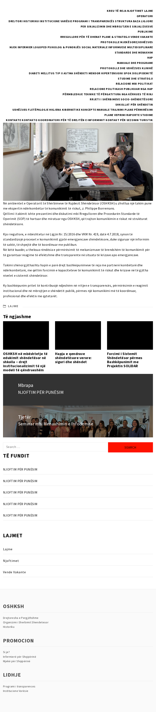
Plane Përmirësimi (139, 109)
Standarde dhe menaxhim (134, 52)
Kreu (110, 11)
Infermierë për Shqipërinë (19, 656)
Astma (68, 73)
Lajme (148, 11)
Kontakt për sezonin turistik (129, 120)
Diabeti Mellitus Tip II (46, 73)
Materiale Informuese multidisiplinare (122, 47)
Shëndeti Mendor (87, 73)
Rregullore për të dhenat (80, 37)
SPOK (128, 73)
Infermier (25, 47)
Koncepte (88, 109)
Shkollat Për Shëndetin (134, 104)
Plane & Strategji (116, 37)
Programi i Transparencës (93, 21)
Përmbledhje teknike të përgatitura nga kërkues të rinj (108, 94)
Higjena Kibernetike (64, 109)
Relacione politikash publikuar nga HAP (121, 89)
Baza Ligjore (143, 21)
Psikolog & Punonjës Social (70, 47)
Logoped (40, 47)
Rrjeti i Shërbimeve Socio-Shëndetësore (121, 99)
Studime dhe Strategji (135, 78)
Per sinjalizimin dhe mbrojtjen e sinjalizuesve (117, 26)
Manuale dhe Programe (135, 63)
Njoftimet (135, 11)
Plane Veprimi (115, 115)
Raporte (133, 115)
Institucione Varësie (56, 21)
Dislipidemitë (142, 73)
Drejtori (16, 21)
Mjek (13, 47)
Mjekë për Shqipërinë (16, 661)
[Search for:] (55, 446)
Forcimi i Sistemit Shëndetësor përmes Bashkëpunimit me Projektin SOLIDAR (124, 359)
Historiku (31, 21)
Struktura (123, 21)
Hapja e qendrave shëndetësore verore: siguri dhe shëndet (73, 357)
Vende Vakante (142, 37)
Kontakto (30, 120)
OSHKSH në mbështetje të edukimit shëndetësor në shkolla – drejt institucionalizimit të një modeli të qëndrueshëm (25, 361)
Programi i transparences (19, 686)
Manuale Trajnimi (110, 109)
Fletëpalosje (38, 109)
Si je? (6, 652)
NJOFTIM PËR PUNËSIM (20, 469)
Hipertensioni (112, 73)
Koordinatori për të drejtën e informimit (71, 120)
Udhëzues (19, 109)
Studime (146, 115)
